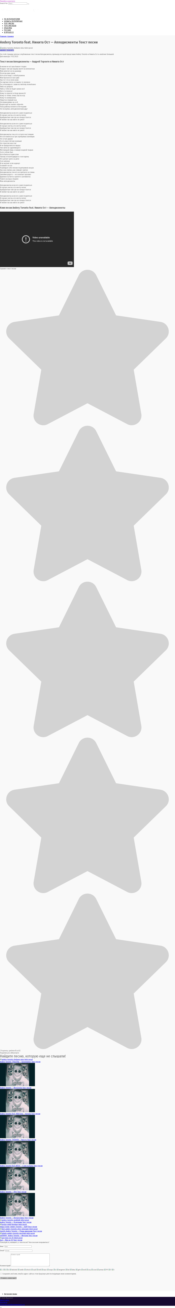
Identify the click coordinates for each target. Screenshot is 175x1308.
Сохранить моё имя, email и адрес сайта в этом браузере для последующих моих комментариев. (39, 1274)
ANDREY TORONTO (7, 50)
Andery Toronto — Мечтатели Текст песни (15, 1088)
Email (2, 1250)
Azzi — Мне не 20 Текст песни (11, 1240)
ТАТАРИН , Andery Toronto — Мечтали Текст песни (18, 1236)
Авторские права (10, 1294)
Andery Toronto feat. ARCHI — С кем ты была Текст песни (21, 1166)
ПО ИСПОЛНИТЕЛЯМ (12, 19)
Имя (2, 1246)
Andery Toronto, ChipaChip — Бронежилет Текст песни (20, 1062)
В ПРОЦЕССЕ (9, 32)
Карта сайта (4, 1300)
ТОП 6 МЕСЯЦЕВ (10, 26)
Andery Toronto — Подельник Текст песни (15, 1222)
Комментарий (5, 1266)
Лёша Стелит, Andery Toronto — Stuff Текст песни (18, 1227)
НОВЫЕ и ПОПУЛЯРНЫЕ (13, 21)
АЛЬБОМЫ (8, 28)
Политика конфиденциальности (12, 1305)
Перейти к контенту (7, 1)
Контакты (3, 1302)
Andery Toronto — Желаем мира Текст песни (16, 1218)
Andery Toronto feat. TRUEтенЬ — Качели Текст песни (20, 1114)
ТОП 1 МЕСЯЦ (9, 23)
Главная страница (7, 36)
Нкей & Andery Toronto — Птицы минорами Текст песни (21, 1231)
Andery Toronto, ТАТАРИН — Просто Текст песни (18, 1140)
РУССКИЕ (7, 30)
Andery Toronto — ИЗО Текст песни (13, 1192)
